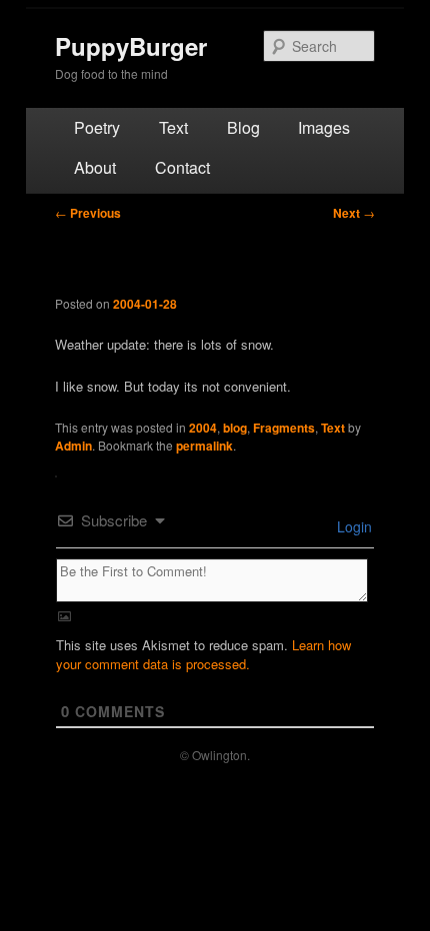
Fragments (284, 428)
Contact (182, 167)
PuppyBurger (131, 46)
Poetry (97, 127)
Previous (88, 213)
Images (324, 127)
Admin (73, 446)
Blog (243, 127)
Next (354, 213)
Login (352, 526)
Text (173, 127)
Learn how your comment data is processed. (203, 654)
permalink (204, 446)
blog (235, 428)
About (95, 167)
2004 (203, 428)
